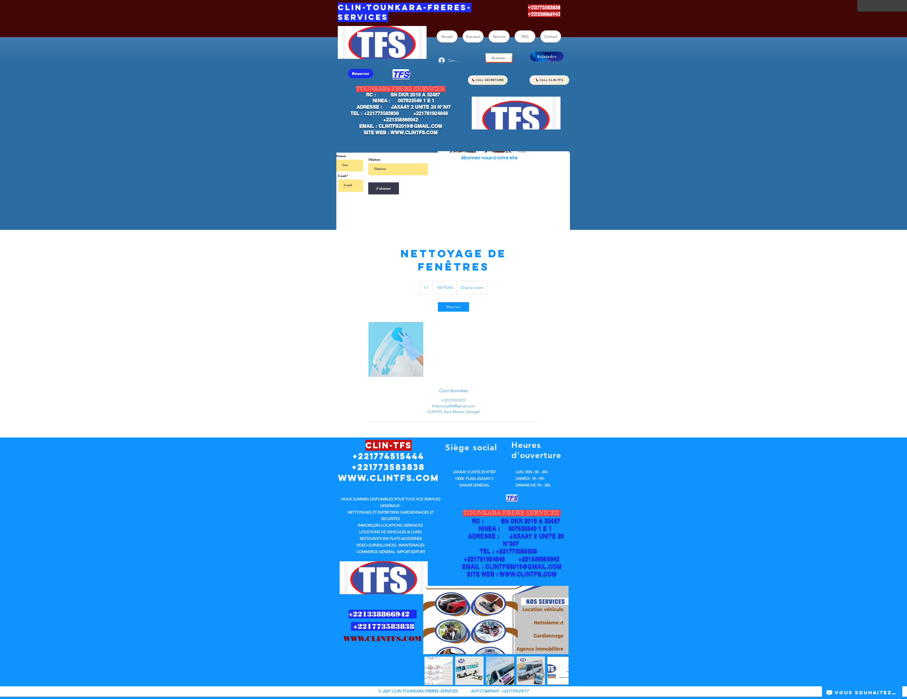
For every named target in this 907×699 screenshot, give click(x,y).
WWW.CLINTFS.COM (414, 132)
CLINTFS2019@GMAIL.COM (410, 126)
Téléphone (374, 159)
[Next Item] (560, 620)
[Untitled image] (395, 349)
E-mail (342, 176)
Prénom (341, 156)
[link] (453, 307)
